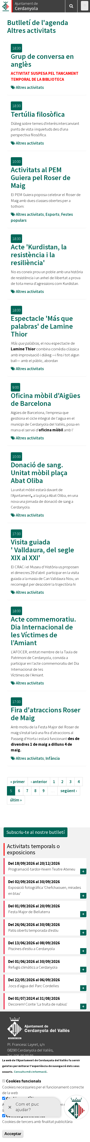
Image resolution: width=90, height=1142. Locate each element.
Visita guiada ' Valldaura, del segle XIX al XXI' (42, 549)
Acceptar (12, 1134)
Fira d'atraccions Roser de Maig (45, 713)
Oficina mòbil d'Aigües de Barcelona (45, 399)
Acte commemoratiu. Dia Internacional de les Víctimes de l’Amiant (43, 630)
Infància (53, 758)
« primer (17, 781)
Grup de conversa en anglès (42, 60)
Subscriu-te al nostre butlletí (35, 832)
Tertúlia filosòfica (38, 114)
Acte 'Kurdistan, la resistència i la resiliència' (39, 254)
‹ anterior (39, 781)
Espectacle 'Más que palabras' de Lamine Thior (42, 326)
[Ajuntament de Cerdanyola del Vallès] (6, 5)
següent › (68, 790)
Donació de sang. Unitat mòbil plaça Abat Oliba (39, 472)
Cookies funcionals (23, 1081)
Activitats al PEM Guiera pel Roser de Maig (41, 177)
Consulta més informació (30, 1071)
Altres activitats (31, 30)
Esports (53, 214)
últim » (16, 800)
